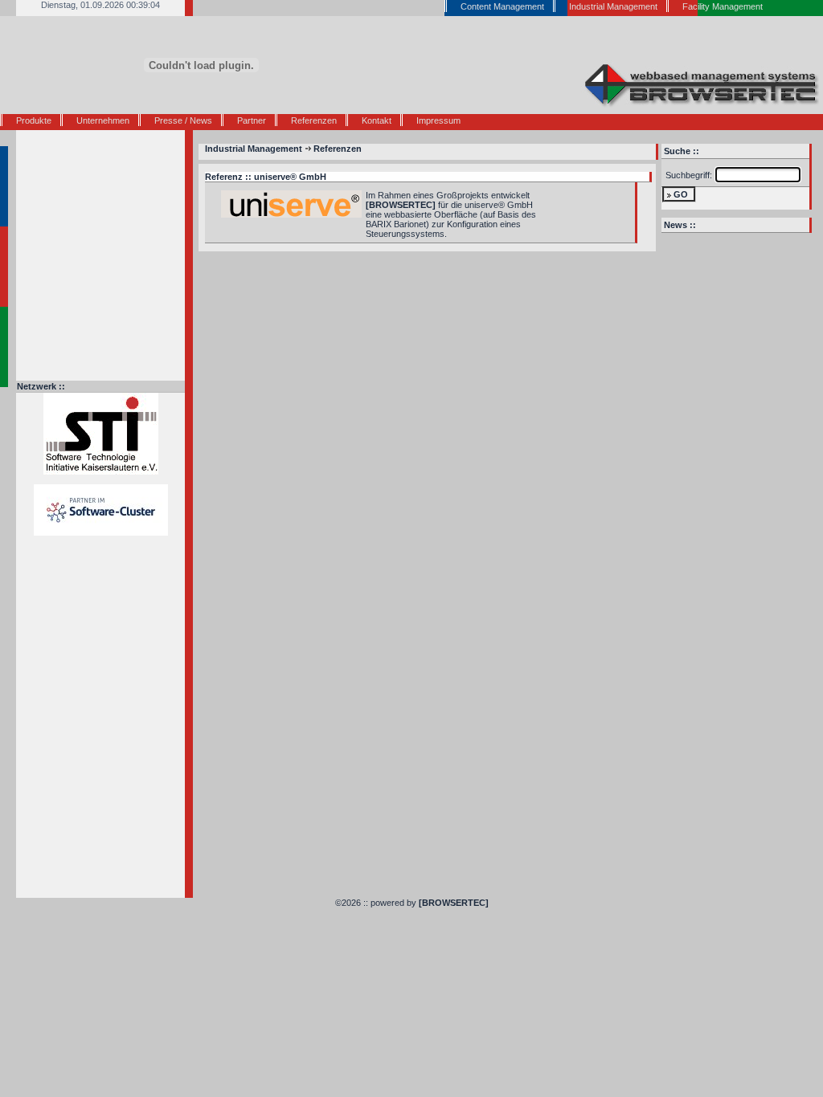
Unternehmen (102, 120)
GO (681, 194)
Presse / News (183, 120)
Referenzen (314, 120)
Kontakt (376, 120)
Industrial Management (253, 148)
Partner (251, 120)
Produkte (33, 120)
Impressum (438, 120)
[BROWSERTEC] (454, 902)
